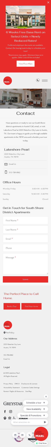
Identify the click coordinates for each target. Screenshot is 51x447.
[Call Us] (38, 81)
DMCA (17, 383)
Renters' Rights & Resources (14, 391)
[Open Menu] (45, 81)
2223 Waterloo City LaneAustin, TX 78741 (12, 346)
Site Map (28, 391)
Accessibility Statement (12, 387)
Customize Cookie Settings (30, 387)
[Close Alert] (48, 3)
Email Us (12, 164)
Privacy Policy (8, 383)
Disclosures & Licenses (29, 383)
